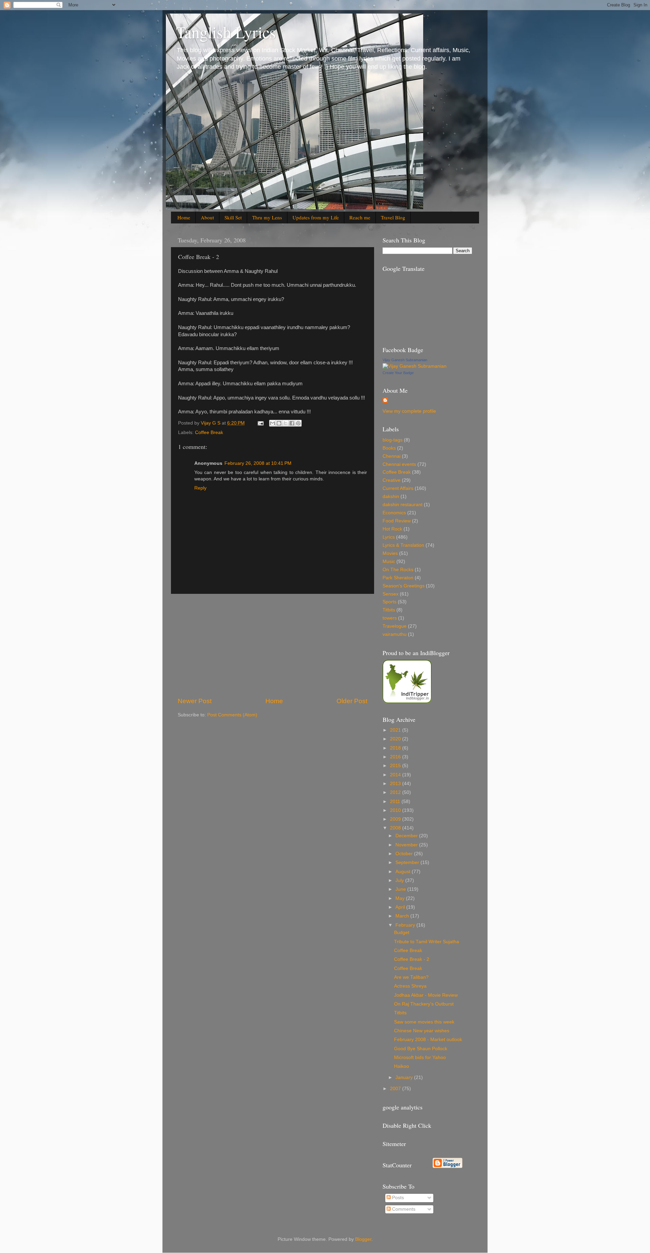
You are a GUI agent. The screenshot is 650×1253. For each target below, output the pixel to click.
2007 (396, 1088)
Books (389, 448)
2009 (396, 819)
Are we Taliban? (411, 977)
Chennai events (399, 464)
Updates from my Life (315, 217)
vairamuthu (395, 634)
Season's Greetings (404, 585)
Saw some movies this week (424, 1021)
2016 (396, 756)
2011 (396, 801)
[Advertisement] (272, 645)
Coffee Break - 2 (411, 959)
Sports (389, 601)
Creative (391, 480)
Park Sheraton (398, 577)
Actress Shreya (410, 986)
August (403, 871)
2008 (396, 827)
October (404, 853)
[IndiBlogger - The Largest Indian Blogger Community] (407, 701)
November (407, 844)
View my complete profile (409, 411)
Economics (394, 512)
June (401, 889)
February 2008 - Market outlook (428, 1039)
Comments (403, 1209)
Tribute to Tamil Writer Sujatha (426, 941)
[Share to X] (285, 423)
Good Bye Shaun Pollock (420, 1048)
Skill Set (233, 217)
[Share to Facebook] (291, 423)
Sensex (390, 594)
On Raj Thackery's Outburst (424, 1004)
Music (389, 561)
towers (390, 618)
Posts (397, 1197)
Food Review (397, 520)
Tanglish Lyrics (226, 32)
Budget (401, 932)
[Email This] (272, 423)
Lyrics (389, 537)
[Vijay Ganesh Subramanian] (415, 366)
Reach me (359, 217)
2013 (396, 783)
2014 (396, 774)
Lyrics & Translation (403, 545)
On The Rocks (398, 569)
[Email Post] (260, 423)
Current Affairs (398, 488)
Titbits (389, 609)
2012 (396, 792)
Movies (390, 553)
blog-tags (393, 439)
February (405, 925)
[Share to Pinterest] (298, 423)
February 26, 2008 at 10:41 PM (257, 463)
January (404, 1077)
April (400, 907)
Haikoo (401, 1066)
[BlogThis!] (279, 423)
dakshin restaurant (402, 504)
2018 (396, 748)
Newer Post (195, 701)
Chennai (391, 456)
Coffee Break (209, 432)
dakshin (391, 496)
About (207, 217)
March (402, 916)
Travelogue (395, 626)
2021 (396, 730)
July (400, 880)
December (407, 835)
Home (183, 217)
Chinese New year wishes (421, 1030)
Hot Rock (392, 529)
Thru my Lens (267, 217)
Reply (200, 488)
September (407, 862)
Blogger (363, 1239)
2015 (396, 765)
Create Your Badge (398, 373)
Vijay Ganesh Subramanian (405, 360)
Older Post (352, 701)
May (400, 898)
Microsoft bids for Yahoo (420, 1057)
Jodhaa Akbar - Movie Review (426, 995)
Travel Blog (393, 217)
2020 (396, 738)
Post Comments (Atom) (232, 714)
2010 (396, 810)
